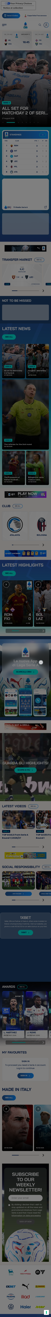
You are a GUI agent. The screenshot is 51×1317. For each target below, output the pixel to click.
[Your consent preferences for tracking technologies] (46, 1312)
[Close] (43, 651)
